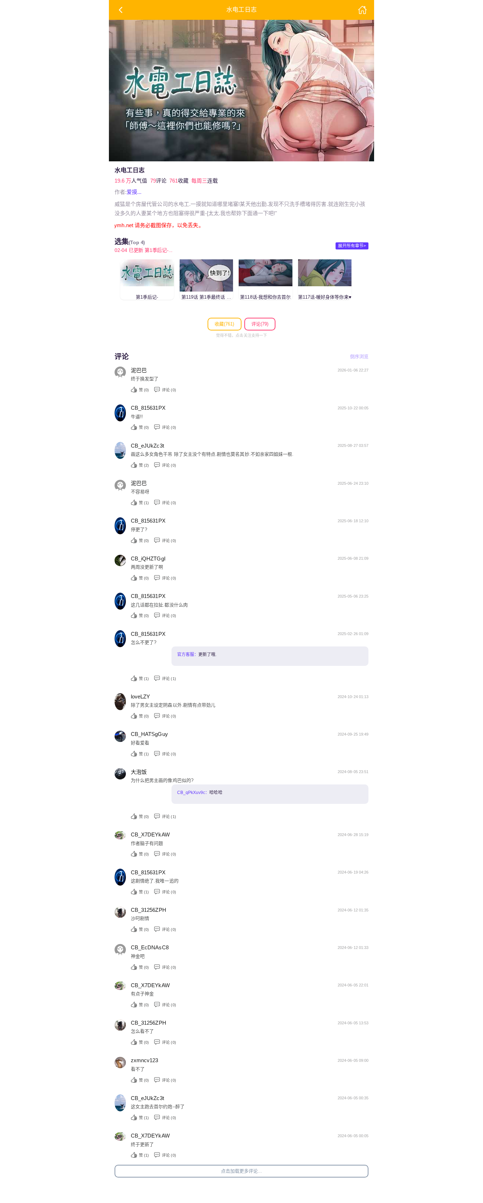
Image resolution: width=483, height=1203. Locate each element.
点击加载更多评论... (241, 1171)
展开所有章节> (352, 245)
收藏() (224, 324)
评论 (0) (169, 390)
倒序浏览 (359, 356)
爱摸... (134, 192)
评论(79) (259, 324)
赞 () (144, 390)
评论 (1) (169, 679)
